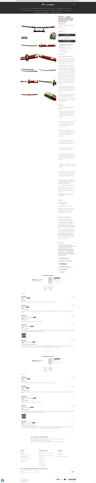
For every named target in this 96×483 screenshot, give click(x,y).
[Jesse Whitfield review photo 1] (23, 335)
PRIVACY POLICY (42, 462)
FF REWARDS (41, 457)
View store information (63, 51)
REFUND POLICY (41, 460)
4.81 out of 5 (40, 279)
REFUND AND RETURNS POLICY (63, 456)
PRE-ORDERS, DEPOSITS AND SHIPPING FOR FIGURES (46, 454)
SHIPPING (64, 25)
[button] (21, 4)
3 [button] (48, 350)
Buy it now (67, 37)
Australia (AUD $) (24, 480)
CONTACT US (41, 459)
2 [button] (46, 350)
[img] (23, 296)
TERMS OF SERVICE (42, 464)
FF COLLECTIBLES (73, 481)
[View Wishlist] (73, 4)
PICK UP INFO (60, 454)
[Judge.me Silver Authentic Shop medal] (46, 288)
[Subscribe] (37, 471)
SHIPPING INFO (60, 453)
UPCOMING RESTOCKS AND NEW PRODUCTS (46, 455)
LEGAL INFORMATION (42, 465)
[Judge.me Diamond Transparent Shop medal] (50, 288)
